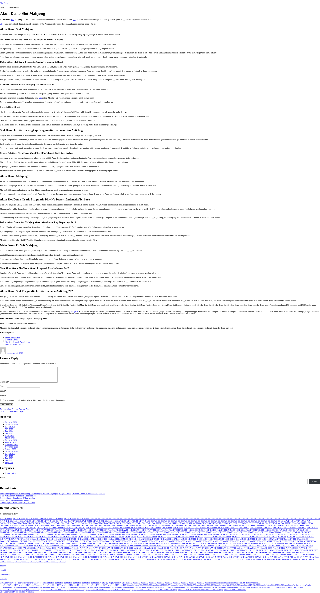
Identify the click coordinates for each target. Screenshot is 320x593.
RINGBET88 (105, 552)
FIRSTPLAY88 (29, 530)
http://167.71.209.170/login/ (99, 589)
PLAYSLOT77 (227, 548)
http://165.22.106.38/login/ (210, 585)
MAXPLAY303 (124, 541)
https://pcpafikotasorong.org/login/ (36, 587)
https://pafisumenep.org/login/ (94, 587)
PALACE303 (250, 546)
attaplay (98, 583)
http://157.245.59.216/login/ (11, 585)
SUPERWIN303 (307, 555)
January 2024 (10, 442)
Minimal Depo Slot (12, 337)
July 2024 (9, 429)
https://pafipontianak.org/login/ (246, 587)
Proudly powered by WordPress (21, 592)
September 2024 (11, 424)
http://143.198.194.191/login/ (189, 589)
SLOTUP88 (172, 555)
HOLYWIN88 (236, 534)
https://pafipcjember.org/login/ (118, 587)
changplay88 (5, 574)
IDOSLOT (152, 537)
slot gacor (74, 311)
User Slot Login (11, 340)
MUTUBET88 (272, 541)
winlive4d (4, 583)
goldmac (3, 578)
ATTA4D (236, 519)
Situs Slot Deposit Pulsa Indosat (17, 342)
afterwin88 (54, 583)
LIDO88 (183, 539)
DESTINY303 (254, 525)
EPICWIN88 (91, 528)
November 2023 (11, 447)
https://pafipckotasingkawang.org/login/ (66, 587)
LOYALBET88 (275, 539)
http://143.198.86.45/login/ (33, 585)
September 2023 (11, 451)
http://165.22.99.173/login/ (54, 585)
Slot (12, 20)
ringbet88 (132, 583)
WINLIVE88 (189, 559)
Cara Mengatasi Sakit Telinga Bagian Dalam (17, 502)
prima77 (298, 559)
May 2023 (9, 460)
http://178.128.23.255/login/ (235, 589)
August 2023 (10, 454)
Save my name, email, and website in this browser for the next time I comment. (34, 400)
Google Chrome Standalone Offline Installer (17, 498)
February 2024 (11, 440)
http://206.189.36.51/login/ (277, 585)
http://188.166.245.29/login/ (233, 585)
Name (3, 386)
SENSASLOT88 (232, 552)
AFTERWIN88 (6, 519)
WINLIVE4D (96, 559)
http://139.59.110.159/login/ (166, 589)
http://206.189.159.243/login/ (99, 585)
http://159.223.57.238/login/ (212, 589)
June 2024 (9, 431)
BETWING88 (14, 521)
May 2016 (9, 463)
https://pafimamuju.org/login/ (299, 585)
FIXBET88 (173, 530)
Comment (4, 382)
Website (3, 395)
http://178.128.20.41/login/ (32, 589)
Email (3, 391)
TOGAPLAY (279, 557)
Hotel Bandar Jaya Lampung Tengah (14, 500)
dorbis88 (241, 583)
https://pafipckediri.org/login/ (11, 587)
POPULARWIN (83, 550)
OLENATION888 (86, 546)
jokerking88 (213, 583)
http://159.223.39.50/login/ (145, 585)
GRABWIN (101, 534)
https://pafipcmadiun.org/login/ (142, 587)
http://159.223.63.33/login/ (292, 587)
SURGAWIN (143, 557)
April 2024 (9, 435)
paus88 (3, 566)
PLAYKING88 (86, 548)
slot (74, 20)
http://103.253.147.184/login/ (122, 589)
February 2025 (11, 422)
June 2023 (9, 458)
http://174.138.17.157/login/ (77, 585)
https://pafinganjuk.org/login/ (270, 587)
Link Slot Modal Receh (14, 344)
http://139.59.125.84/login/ (144, 589)
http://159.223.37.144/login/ (167, 585)
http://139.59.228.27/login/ (189, 585)
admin (9, 353)
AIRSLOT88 (94, 519)
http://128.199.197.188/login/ (54, 589)
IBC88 (74, 537)
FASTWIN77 (232, 528)
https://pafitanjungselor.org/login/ (168, 587)
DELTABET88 (87, 525)
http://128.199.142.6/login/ (10, 589)
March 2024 (10, 438)
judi (40, 98)
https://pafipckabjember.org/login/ (220, 587)
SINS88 (88, 555)
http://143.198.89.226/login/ (255, 585)
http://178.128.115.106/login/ (123, 585)
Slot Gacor (4, 3)
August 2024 (10, 426)
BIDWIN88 (155, 521)
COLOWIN (285, 521)
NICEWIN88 (253, 543)
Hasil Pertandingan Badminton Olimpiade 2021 (19, 496)
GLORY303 (158, 532)
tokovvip (10, 561)
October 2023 (10, 449)
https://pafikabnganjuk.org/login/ (194, 587)
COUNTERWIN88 (160, 523)
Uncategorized (10, 473)
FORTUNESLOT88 (282, 530)
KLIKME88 (51, 539)
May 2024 (9, 433)
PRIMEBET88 (262, 550)
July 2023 (9, 456)
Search (2, 477)
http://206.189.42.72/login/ (77, 589)
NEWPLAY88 (117, 543)
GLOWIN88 (273, 532)
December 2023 (11, 444)
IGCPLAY (263, 537)
